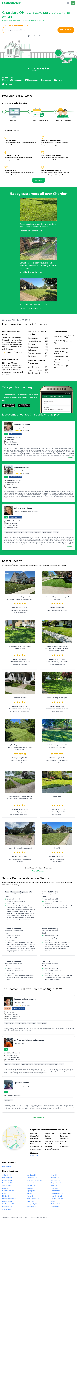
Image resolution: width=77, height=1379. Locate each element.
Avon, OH (54, 1175)
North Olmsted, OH (57, 1196)
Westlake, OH (31, 1206)
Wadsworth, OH (56, 1204)
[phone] (73, 3)
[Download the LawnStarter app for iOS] (8, 405)
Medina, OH (6, 1196)
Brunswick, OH (7, 1183)
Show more (70, 457)
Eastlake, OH (31, 1185)
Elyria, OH (54, 1185)
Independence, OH (8, 1191)
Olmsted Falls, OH (57, 1199)
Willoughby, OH (7, 1209)
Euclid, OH (5, 1188)
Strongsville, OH (32, 1204)
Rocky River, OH (32, 1201)
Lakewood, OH (55, 1191)
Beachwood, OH (32, 1178)
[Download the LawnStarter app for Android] (24, 405)
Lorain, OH (5, 1193)
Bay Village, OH (7, 1178)
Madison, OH (31, 1193)
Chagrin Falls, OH (56, 1183)
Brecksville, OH (7, 1180)
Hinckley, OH (55, 1188)
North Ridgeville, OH (8, 1199)
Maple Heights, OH (57, 1193)
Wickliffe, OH (55, 1206)
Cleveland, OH (6, 1185)
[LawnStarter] (11, 3)
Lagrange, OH (31, 1191)
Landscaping (6, 1166)
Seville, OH (54, 1201)
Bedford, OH (55, 1178)
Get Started (38, 180)
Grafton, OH (30, 1188)
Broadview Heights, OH (34, 1180)
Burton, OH (30, 1183)
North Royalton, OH (33, 1199)
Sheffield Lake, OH (8, 1204)
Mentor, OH (30, 1196)
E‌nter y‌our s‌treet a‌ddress (15, 30)
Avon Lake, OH (31, 1175)
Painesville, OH (7, 1201)
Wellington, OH (7, 1206)
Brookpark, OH (55, 1180)
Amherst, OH (6, 1175)
